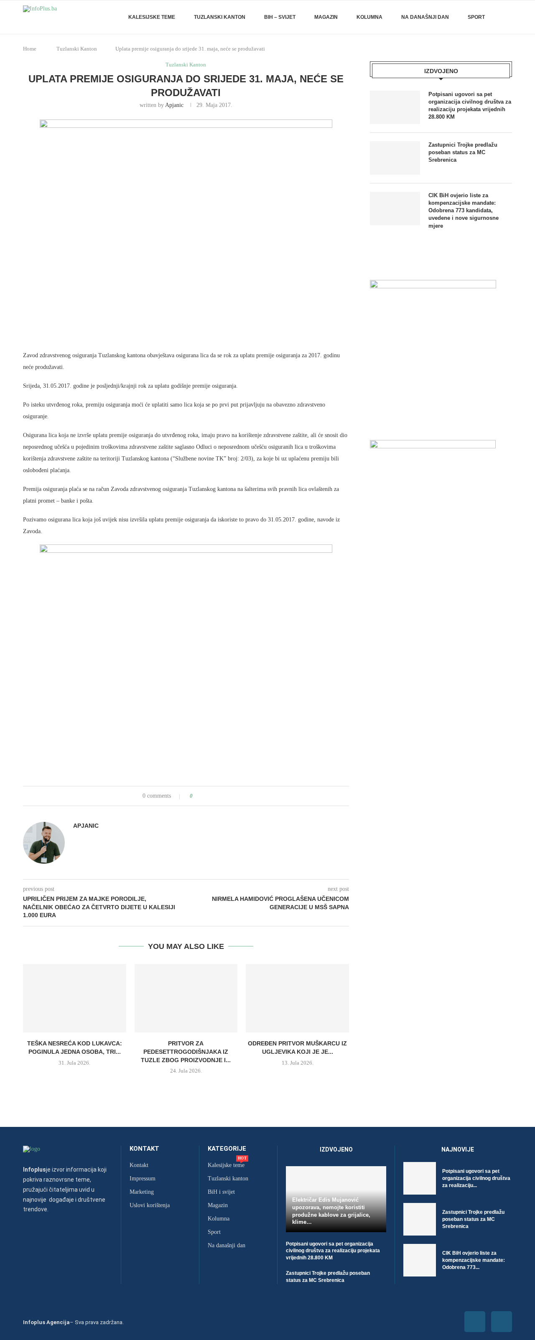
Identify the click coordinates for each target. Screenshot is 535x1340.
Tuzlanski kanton (228, 1179)
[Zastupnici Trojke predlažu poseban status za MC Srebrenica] (395, 158)
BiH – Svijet (280, 17)
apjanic (174, 105)
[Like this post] (197, 796)
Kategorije (227, 1149)
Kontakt (144, 1149)
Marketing (142, 1192)
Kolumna (369, 17)
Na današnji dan (425, 17)
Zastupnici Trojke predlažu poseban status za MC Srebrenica (462, 152)
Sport (476, 17)
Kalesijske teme (151, 17)
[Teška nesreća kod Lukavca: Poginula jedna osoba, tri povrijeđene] (74, 998)
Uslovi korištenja (150, 1205)
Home (29, 49)
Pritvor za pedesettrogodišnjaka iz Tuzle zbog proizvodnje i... (186, 1051)
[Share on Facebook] (206, 796)
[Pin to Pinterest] (222, 796)
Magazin (326, 17)
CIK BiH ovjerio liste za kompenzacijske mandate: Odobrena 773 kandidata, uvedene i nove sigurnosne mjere (463, 210)
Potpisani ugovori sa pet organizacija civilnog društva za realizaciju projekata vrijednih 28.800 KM (469, 105)
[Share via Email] (230, 796)
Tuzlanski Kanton (219, 17)
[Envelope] (501, 1321)
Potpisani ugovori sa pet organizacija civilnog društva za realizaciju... (476, 1178)
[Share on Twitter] (214, 796)
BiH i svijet (221, 1192)
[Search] (508, 17)
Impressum (142, 1179)
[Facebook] (474, 1321)
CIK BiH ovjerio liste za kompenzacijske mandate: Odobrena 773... (473, 1260)
